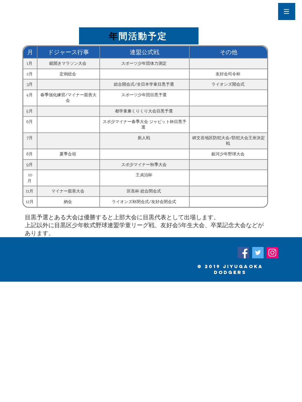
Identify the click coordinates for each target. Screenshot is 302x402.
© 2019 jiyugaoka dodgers (230, 269)
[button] (286, 11)
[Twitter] (258, 252)
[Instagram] (272, 252)
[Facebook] (243, 252)
